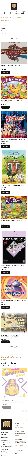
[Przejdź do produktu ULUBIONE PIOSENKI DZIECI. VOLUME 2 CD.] (14, 287)
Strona (11, 38)
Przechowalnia (19, 452)
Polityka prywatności (20, 442)
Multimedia (18, 17)
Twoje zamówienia (20, 449)
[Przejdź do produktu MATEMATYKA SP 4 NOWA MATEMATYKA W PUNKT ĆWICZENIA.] (14, 383)
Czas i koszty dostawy (21, 433)
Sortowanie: (4, 31)
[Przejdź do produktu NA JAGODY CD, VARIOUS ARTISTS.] (14, 207)
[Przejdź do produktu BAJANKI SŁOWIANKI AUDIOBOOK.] (14, 53)
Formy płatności (19, 431)
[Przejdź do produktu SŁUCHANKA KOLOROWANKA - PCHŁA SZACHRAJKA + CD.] (14, 247)
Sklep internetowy (12, 460)
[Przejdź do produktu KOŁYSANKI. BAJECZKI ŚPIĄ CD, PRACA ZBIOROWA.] (14, 125)
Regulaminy (18, 439)
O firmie (17, 425)
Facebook (4, 456)
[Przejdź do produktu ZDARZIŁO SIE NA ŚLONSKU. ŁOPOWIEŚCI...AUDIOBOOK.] (14, 322)
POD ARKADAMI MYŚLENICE (7, 17)
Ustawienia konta (19, 450)
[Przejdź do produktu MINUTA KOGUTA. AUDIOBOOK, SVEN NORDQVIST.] (14, 167)
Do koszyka (5, 72)
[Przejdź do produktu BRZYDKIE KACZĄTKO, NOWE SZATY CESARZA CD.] (14, 87)
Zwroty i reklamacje (20, 441)
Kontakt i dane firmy (20, 423)
